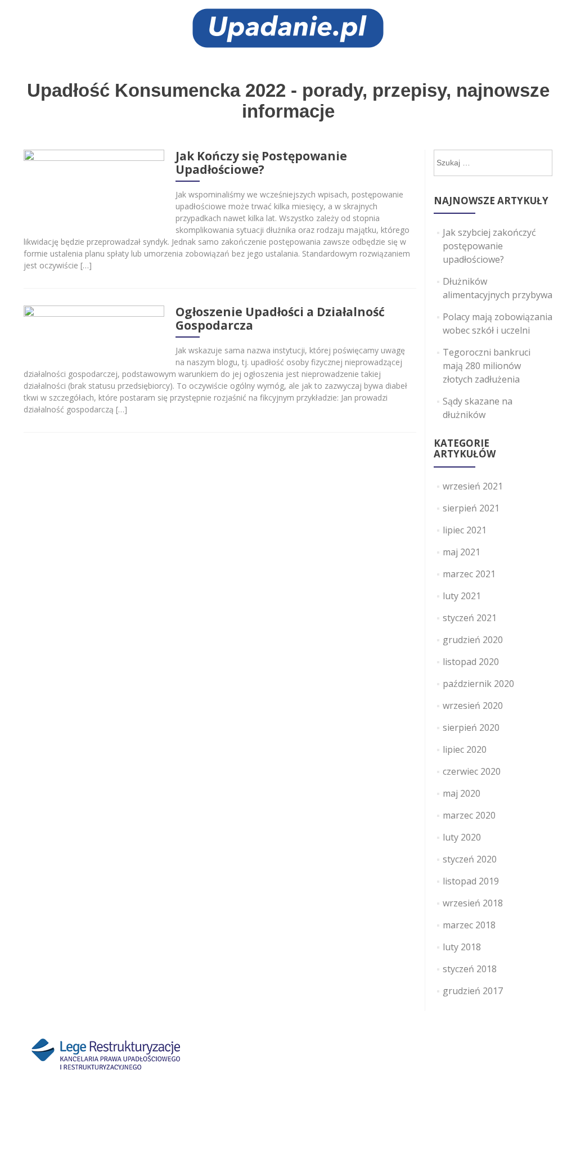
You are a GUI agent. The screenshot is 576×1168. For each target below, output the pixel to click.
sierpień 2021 (471, 508)
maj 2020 (461, 793)
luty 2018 (462, 947)
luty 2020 (462, 837)
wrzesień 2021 (473, 486)
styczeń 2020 (470, 859)
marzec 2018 (469, 925)
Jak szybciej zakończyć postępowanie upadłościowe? (489, 246)
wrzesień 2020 (473, 705)
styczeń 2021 (470, 618)
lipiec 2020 (465, 749)
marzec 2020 (469, 815)
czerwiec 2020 (472, 771)
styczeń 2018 (470, 969)
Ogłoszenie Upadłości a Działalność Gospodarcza (280, 318)
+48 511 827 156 (281, 1119)
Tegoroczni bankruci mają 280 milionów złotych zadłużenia (486, 365)
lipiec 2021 (465, 530)
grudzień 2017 (473, 991)
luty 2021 (462, 596)
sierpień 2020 (471, 727)
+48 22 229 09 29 (259, 1105)
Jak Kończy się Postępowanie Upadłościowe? (261, 162)
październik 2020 (478, 683)
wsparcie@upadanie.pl (389, 1119)
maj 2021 (461, 552)
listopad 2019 (471, 881)
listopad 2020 (471, 661)
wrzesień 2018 (473, 903)
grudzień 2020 (473, 640)
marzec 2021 (469, 574)
